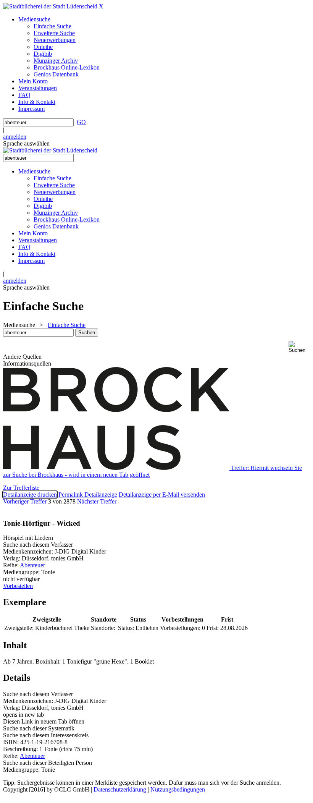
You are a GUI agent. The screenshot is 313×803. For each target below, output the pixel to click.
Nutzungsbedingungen (177, 789)
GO (81, 122)
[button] (299, 347)
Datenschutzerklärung (120, 789)
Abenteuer (32, 565)
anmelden (14, 136)
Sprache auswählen (26, 143)
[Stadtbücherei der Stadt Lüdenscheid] (50, 6)
